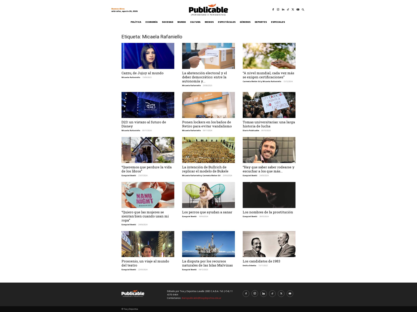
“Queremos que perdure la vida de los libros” (147, 169)
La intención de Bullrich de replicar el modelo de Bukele (205, 169)
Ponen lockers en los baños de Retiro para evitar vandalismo (207, 124)
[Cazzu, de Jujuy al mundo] (148, 56)
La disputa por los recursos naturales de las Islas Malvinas (207, 263)
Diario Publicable (251, 130)
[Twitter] (292, 9)
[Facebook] (273, 9)
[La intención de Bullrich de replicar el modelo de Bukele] (208, 150)
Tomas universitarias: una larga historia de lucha (269, 124)
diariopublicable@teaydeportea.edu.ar (201, 297)
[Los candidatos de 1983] (269, 244)
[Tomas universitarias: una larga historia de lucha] (269, 105)
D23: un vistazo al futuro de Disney (144, 124)
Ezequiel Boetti (129, 175)
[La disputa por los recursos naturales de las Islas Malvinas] (208, 244)
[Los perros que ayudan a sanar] (208, 195)
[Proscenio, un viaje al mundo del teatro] (148, 244)
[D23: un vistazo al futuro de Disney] (148, 105)
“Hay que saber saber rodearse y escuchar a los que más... (269, 169)
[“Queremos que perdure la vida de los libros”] (148, 150)
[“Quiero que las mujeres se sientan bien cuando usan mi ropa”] (148, 195)
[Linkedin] (282, 9)
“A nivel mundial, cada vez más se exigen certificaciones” (268, 75)
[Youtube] (297, 9)
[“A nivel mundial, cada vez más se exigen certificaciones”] (269, 56)
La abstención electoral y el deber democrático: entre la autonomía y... (204, 77)
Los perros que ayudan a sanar (207, 212)
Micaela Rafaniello (131, 77)
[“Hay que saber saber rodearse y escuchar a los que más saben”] (269, 150)
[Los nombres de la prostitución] (269, 195)
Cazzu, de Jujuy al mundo (143, 73)
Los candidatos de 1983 (261, 261)
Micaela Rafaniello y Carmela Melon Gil (201, 175)
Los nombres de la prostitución (268, 212)
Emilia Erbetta (249, 265)
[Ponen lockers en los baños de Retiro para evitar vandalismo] (208, 105)
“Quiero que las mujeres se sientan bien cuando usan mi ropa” (145, 216)
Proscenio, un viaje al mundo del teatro (145, 263)
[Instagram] (278, 9)
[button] (303, 9)
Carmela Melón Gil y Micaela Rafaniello (262, 81)
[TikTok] (288, 9)
